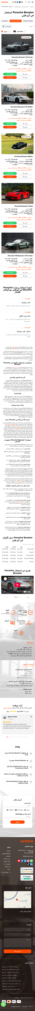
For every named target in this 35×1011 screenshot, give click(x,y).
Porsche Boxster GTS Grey (22, 57)
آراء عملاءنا (7, 866)
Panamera (17, 428)
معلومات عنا (7, 864)
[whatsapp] (13, 2)
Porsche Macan (28, 21)
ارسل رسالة (17, 951)
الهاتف (27, 810)
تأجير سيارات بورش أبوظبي (21, 6)
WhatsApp (10, 74)
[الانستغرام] (28, 860)
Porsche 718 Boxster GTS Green (20, 256)
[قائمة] (32, 2)
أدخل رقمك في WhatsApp (23, 814)
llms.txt (30, 1006)
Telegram (11, 810)
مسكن (32, 6)
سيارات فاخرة (21, 501)
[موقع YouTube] (19, 860)
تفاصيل (25, 77)
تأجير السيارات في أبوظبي (8, 986)
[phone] (20, 2)
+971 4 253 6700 (28, 853)
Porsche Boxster (16, 21)
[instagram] (15, 2)
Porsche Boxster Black (23, 156)
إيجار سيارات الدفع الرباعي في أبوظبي (11, 980)
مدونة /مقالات (6, 858)
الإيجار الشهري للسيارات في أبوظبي (11, 989)
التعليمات (8, 856)
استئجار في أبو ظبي (10, 966)
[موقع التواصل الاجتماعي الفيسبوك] (22, 860)
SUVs (6, 424)
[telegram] (17, 2)
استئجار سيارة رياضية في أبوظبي (10, 983)
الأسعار (8, 851)
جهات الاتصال (7, 861)
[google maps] (22, 2)
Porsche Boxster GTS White (22, 107)
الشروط (24, 1006)
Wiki (9, 869)
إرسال (17, 822)
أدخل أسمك (27, 803)
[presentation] (7, 597)
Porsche (15, 347)
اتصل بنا (26, 74)
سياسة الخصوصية (16, 1006)
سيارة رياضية (16, 367)
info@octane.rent (28, 856)
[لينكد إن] (31, 864)
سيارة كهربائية (17, 481)
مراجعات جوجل (7, 708)
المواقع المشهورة (6, 853)
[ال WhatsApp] (31, 860)
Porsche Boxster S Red (24, 206)
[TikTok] (28, 864)
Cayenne (12, 424)
